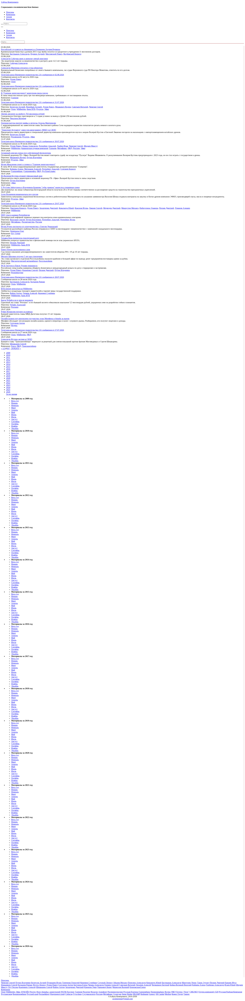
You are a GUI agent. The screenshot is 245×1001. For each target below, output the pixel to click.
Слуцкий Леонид (105, 983)
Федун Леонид (39, 985)
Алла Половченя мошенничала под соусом (19, 194)
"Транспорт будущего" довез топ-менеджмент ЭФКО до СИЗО (28, 130)
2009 (8, 353)
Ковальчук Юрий (66, 208)
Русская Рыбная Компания (230, 992)
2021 (8, 380)
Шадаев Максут (91, 146)
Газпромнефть (29, 171)
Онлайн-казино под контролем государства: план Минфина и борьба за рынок (35, 318)
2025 (8, 390)
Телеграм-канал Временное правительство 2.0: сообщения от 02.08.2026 (32, 75)
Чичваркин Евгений (160, 985)
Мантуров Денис (189, 983)
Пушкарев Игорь (54, 983)
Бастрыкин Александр (19, 54)
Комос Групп (177, 994)
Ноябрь (14, 426)
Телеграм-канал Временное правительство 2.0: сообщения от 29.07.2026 (32, 203)
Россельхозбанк (45, 261)
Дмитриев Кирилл (18, 208)
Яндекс (14, 325)
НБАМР (136, 994)
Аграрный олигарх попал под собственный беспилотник (26, 153)
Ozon (13, 82)
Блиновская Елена (138, 987)
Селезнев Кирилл (68, 169)
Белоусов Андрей (17, 107)
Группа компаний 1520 (208, 992)
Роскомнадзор (17, 272)
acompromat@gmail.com (122, 999)
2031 (17, 348)
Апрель (14, 410)
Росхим (76, 148)
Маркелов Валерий (120, 987)
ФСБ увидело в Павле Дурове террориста (19, 266)
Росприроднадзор (115, 992)
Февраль (15, 405)
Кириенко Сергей (30, 270)
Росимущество (28, 222)
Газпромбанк (16, 171)
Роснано (14, 307)
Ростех (33, 992)
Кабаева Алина (16, 169)
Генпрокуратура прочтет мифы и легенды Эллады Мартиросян (28, 123)
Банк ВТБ (31, 109)
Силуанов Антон (17, 323)
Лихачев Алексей (143, 985)
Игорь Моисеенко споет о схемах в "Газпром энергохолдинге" (28, 164)
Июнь (13, 415)
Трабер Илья (62, 146)
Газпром (14, 98)
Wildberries (21, 109)
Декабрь (14, 428)
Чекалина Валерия (18, 118)
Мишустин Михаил (129, 208)
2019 (8, 376)
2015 (8, 367)
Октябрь (15, 424)
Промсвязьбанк (157, 992)
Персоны (10, 12)
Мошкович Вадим (63, 107)
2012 (8, 360)
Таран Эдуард (203, 983)
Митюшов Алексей (32, 169)
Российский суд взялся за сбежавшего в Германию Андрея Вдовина (30, 49)
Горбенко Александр (215, 985)
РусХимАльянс (49, 171)
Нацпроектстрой (57, 994)
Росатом (86, 992)
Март (13, 408)
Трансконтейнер (29, 346)
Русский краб (32, 994)
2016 (8, 369)
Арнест (152, 994)
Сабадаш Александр (19, 63)
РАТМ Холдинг (68, 992)
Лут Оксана (13, 987)
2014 (8, 364)
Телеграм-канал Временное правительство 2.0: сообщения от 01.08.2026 (32, 86)
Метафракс (62, 148)
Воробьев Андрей (34, 107)
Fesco (13, 346)
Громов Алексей (30, 293)
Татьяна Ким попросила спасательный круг (20, 238)
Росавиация (16, 137)
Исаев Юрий (230, 985)
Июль (13, 417)
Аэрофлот (102, 992)
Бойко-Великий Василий (181, 985)
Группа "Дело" (182, 992)
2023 (8, 385)
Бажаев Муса (230, 983)
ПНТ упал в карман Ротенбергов (15, 215)
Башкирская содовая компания (34, 148)
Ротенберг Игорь (67, 220)
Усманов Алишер (182, 208)
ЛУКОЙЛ (25, 992)
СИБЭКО (193, 992)
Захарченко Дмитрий (48, 208)
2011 (8, 357)
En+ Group (15, 233)
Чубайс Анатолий (18, 305)
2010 (8, 355)
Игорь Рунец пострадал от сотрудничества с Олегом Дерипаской (29, 226)
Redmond (144, 994)
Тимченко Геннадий (71, 983)
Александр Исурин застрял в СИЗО (16, 339)
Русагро (39, 109)
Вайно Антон (16, 293)
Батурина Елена (81, 985)
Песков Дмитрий (166, 208)
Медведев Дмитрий (111, 208)
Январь (14, 403)
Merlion (168, 994)
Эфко (46, 109)
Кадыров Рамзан (37, 282)
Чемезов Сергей (96, 107)
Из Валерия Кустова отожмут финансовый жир (21, 176)
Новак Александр (30, 146)
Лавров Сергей (95, 208)
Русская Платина (130, 992)
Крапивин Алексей (27, 987)
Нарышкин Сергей (9, 985)
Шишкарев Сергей (18, 344)
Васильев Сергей (17, 220)
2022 (8, 383)
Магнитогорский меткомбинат (24, 261)
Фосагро (94, 992)
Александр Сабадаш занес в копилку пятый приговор (24, 59)
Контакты (10, 19)
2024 (8, 387)
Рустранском (6, 994)
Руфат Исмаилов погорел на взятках (17, 312)
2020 (8, 378)
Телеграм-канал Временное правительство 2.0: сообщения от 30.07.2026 (32, 141)
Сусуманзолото (89, 994)
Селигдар (117, 994)
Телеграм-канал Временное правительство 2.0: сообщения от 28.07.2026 (32, 277)
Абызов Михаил (120, 983)
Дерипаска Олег (17, 231)
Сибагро (69, 994)
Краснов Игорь (81, 208)
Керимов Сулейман (46, 293)
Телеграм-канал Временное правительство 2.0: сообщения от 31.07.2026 (32, 102)
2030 (13, 348)
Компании (10, 14)
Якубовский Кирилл (72, 54)
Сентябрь (15, 421)
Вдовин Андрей (37, 54)
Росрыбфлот (44, 994)
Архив (9, 17)
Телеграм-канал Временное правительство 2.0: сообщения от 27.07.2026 (32, 330)
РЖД (70, 148)
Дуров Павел (15, 79)
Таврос (186, 994)
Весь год (15, 401)
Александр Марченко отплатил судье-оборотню (22, 68)
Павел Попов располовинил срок (15, 249)
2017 (8, 371)
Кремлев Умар (90, 987)
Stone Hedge (127, 994)
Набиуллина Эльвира (148, 208)
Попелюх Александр (137, 983)
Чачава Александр (96, 985)
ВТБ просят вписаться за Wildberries (16, 289)
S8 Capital (160, 994)
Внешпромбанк (19, 994)
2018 (8, 373)
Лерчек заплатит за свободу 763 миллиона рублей (23, 114)
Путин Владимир (34, 157)
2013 (8, 362)
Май (13, 412)
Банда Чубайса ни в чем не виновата (17, 300)
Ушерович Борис (104, 987)
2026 (8, 392)
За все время (11, 394)
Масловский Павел (54, 54)
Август (14, 419)
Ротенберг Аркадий (47, 146)
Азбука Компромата (9, 2)
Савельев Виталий (80, 107)
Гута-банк (77, 994)
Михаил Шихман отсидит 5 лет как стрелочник (21, 256)
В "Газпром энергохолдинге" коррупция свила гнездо (24, 93)
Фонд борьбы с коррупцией (48, 992)
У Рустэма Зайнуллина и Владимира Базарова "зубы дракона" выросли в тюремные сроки (40, 187)
